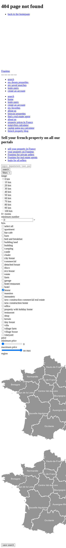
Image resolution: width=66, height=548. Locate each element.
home (10, 99)
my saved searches (17, 85)
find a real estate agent (19, 116)
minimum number (10, 216)
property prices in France (20, 122)
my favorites (14, 107)
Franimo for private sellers (21, 154)
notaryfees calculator (18, 125)
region (4, 353)
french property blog (18, 131)
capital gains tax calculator (21, 128)
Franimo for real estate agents (22, 157)
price (3, 337)
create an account (16, 91)
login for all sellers (17, 160)
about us (12, 110)
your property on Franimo (21, 151)
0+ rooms (6, 214)
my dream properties (18, 82)
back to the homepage (19, 14)
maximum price (9, 347)
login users (13, 88)
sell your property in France (22, 148)
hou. (3, 223)
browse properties (17, 113)
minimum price (8, 340)
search (11, 79)
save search (8, 545)
